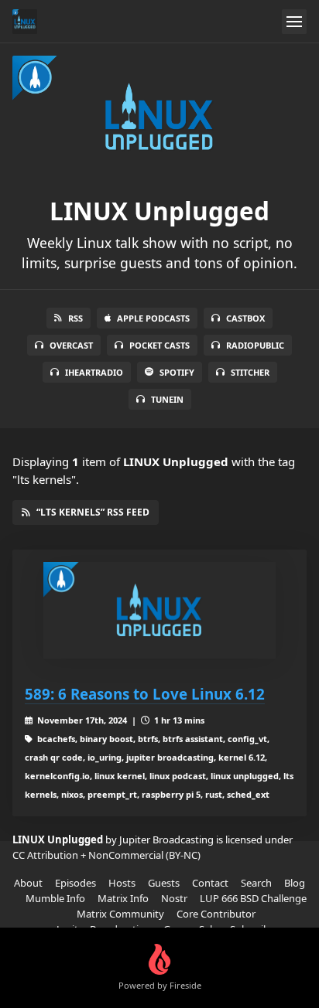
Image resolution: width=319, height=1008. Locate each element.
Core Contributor (216, 914)
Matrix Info (123, 898)
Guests (164, 883)
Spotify (177, 372)
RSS (75, 318)
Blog (294, 883)
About (28, 883)
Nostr (174, 898)
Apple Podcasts (153, 318)
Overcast (71, 345)
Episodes (75, 883)
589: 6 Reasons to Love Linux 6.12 (145, 693)
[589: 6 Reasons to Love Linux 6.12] (159, 610)
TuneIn (167, 399)
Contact (210, 883)
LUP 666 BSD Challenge (253, 898)
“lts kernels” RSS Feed (92, 512)
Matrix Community (120, 914)
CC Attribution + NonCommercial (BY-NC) (106, 855)
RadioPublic (255, 345)
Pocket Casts (159, 345)
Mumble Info (55, 898)
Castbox (245, 318)
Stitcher (250, 372)
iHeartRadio (94, 372)
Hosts (121, 883)
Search (256, 883)
